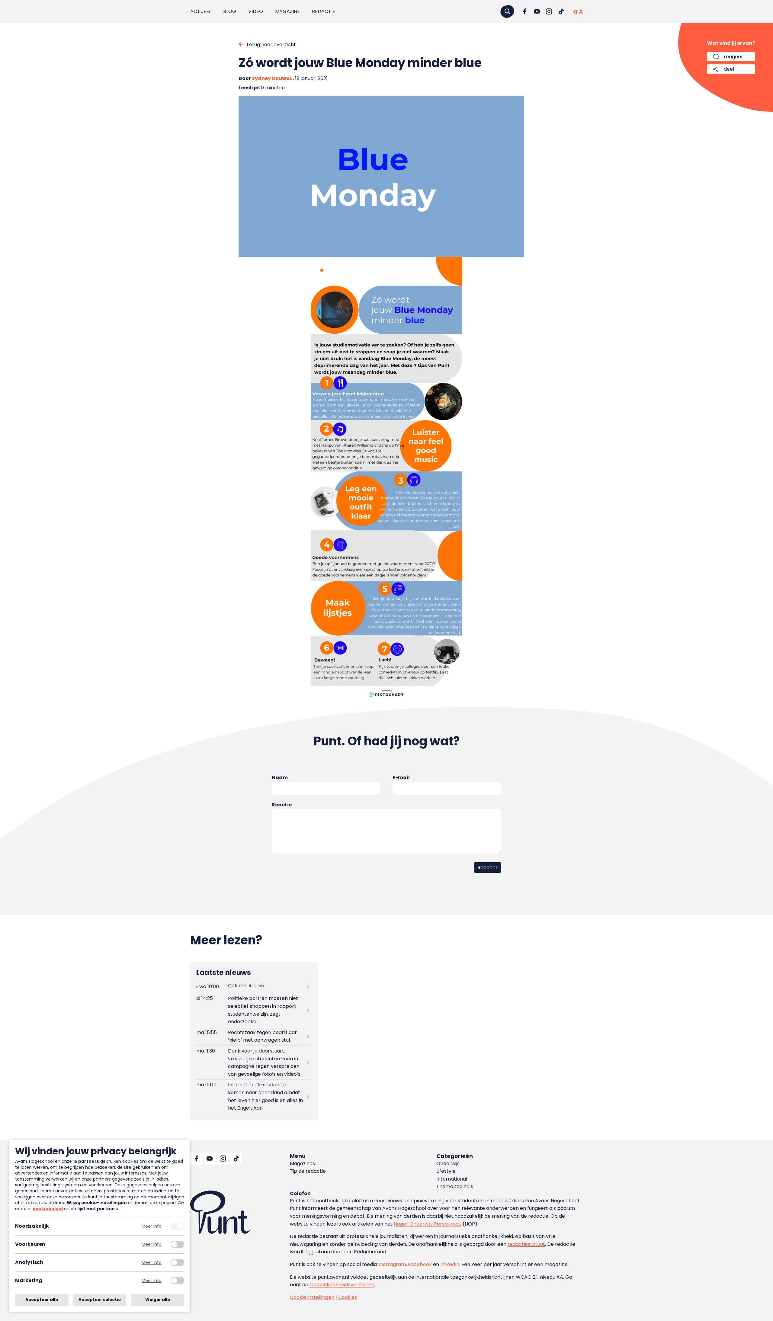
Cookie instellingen (312, 1297)
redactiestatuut (526, 1244)
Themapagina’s (454, 1186)
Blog (229, 11)
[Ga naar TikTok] (561, 11)
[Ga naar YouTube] (537, 11)
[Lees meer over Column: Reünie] (253, 987)
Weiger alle (157, 1300)
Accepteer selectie (100, 1300)
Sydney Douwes (272, 78)
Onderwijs (448, 1163)
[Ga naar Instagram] (549, 11)
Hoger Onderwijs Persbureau (427, 1223)
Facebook (420, 1264)
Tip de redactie (308, 1171)
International (451, 1178)
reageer (733, 56)
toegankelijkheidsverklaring (342, 1284)
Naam (280, 777)
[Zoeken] (507, 11)
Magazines (302, 1163)
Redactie (323, 11)
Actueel (200, 11)
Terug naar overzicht (271, 44)
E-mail (401, 777)
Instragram (392, 1264)
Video (255, 11)
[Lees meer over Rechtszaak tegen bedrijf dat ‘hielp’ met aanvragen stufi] (253, 1036)
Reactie (282, 804)
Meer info (152, 1226)
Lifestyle (446, 1171)
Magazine (287, 11)
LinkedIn (449, 1264)
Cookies (347, 1297)
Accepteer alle (41, 1300)
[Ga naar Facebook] (525, 11)
